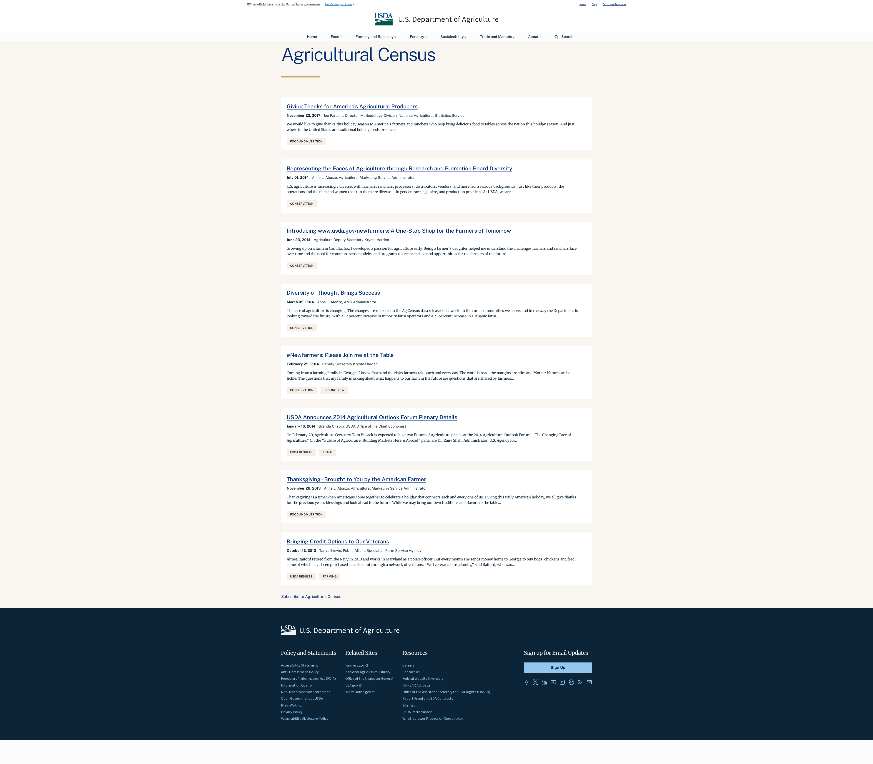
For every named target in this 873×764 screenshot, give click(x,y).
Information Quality (297, 685)
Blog (594, 4)
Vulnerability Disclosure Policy (304, 718)
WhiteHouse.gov (358, 691)
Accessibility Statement (299, 665)
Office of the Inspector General (369, 678)
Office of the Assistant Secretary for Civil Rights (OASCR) (446, 691)
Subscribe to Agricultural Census (311, 596)
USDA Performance (417, 711)
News (582, 4)
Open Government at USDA (302, 698)
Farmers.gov (354, 665)
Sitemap (409, 705)
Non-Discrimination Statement (305, 691)
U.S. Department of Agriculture (448, 19)
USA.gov (351, 685)
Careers (408, 665)
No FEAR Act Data (416, 685)
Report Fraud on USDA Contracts (427, 698)
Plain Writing (291, 705)
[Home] (384, 24)
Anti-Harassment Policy (300, 671)
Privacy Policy (291, 711)
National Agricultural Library (367, 671)
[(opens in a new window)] (526, 682)
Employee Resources (614, 4)
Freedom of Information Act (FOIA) (308, 678)
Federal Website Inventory (422, 678)
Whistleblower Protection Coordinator (432, 718)
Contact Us (411, 671)
